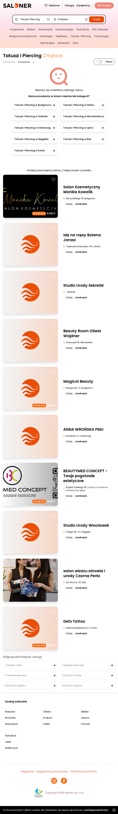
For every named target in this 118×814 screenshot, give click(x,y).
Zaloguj (69, 5)
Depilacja (61, 36)
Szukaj (96, 19)
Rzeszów (10, 711)
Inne (75, 43)
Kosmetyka (45, 29)
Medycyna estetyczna (23, 36)
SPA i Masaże (100, 29)
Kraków (47, 718)
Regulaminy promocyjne (52, 771)
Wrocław (10, 718)
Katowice (10, 735)
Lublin (46, 724)
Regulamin (27, 771)
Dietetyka (64, 43)
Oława (47, 711)
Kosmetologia (64, 29)
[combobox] (32, 19)
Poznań (85, 724)
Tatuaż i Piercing (80, 36)
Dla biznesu (104, 5)
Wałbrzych (11, 748)
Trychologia (101, 36)
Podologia (46, 36)
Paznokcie (82, 29)
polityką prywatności (96, 810)
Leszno (85, 718)
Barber (31, 29)
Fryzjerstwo (17, 29)
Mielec (85, 711)
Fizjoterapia (47, 43)
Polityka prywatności (83, 771)
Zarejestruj (83, 5)
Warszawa (11, 724)
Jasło (8, 742)
